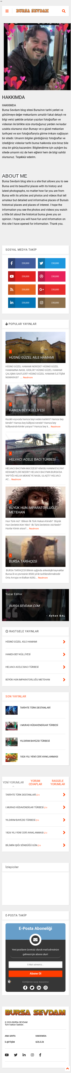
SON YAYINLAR (16, 696)
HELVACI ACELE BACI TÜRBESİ (32, 459)
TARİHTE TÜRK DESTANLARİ (35, 707)
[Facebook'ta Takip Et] (25, 987)
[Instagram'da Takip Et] (45, 987)
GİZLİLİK (40, 1042)
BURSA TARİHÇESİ (23, 561)
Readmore (28, 377)
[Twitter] (15, 1055)
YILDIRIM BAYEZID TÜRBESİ (35, 740)
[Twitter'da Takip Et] (32, 987)
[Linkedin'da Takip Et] (38, 987)
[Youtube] (7, 1055)
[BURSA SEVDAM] (32, 11)
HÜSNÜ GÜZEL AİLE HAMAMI (31, 357)
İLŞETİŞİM (10, 1042)
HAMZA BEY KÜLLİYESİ (27, 410)
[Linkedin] (24, 1055)
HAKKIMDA (41, 1036)
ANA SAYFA (10, 1036)
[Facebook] (40, 1055)
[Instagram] (32, 1055)
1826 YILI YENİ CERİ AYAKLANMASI (39, 756)
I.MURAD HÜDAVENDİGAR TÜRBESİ (39, 725)
